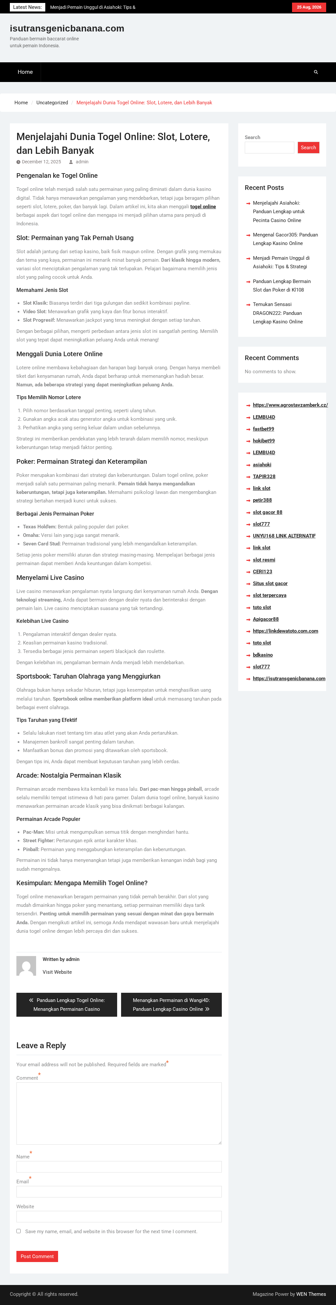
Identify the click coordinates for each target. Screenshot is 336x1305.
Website (25, 1207)
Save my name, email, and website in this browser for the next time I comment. (111, 1231)
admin (82, 161)
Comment (27, 1078)
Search (252, 137)
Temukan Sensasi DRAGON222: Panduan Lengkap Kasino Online (278, 313)
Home (25, 72)
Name (23, 1157)
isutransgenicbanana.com (67, 28)
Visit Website (57, 972)
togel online (203, 207)
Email (22, 1182)
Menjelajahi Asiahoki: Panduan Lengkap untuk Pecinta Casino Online (279, 211)
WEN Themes (311, 1294)
